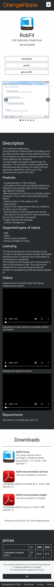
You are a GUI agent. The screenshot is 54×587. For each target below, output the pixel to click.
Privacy (40, 584)
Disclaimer (29, 584)
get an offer (27, 72)
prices (27, 65)
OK (27, 576)
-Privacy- (40, 570)
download (27, 58)
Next (48, 100)
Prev (6, 100)
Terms (49, 584)
